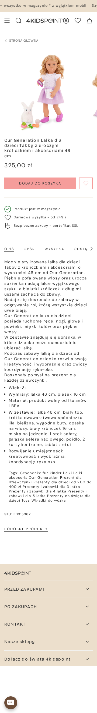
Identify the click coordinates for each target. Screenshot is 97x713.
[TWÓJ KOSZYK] (89, 21)
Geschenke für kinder (41, 473)
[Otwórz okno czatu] (10, 702)
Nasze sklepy (19, 641)
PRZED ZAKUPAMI (24, 589)
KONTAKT (15, 624)
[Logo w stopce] (17, 573)
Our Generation (44, 477)
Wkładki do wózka (49, 500)
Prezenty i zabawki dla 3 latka (51, 486)
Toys (26, 500)
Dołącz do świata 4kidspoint (37, 659)
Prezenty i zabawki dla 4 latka (37, 491)
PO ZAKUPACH (20, 606)
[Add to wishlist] (86, 183)
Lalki (67, 473)
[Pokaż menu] (7, 21)
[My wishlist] (78, 20)
